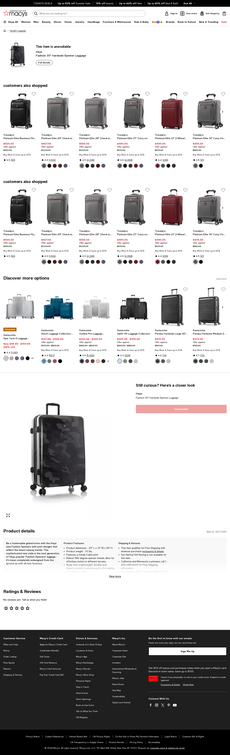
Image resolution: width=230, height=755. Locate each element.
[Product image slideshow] (58, 451)
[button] (58, 451)
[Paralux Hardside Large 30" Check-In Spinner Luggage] (172, 306)
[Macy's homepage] (4, 30)
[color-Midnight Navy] (17, 358)
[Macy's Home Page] (15, 13)
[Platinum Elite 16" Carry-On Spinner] (210, 111)
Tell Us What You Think (87, 711)
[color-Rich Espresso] (60, 166)
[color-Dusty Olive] (22, 358)
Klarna (6, 650)
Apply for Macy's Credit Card (53, 644)
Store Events (82, 693)
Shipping (157, 571)
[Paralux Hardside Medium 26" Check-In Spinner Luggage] (210, 306)
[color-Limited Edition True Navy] (103, 166)
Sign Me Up (187, 651)
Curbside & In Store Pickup (89, 644)
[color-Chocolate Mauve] (93, 361)
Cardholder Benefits (49, 650)
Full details (44, 62)
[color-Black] (28, 358)
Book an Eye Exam (85, 705)
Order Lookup (10, 657)
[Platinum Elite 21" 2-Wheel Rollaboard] (172, 111)
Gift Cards (44, 657)
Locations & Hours (84, 650)
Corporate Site (119, 657)
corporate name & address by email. (167, 748)
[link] (20, 147)
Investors (116, 663)
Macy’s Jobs (118, 678)
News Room (118, 684)
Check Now (188, 685)
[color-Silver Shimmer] (136, 361)
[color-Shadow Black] (49, 166)
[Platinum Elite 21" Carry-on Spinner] (134, 111)
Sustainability (118, 696)
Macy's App (81, 657)
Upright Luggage (18, 31)
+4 (32, 358)
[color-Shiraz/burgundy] (87, 361)
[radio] (44, 165)
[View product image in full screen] (8, 515)
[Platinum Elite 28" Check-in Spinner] (96, 111)
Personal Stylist (83, 681)
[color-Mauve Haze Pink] (55, 361)
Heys (39, 51)
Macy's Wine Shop (85, 675)
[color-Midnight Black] (60, 361)
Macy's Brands (83, 669)
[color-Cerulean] (44, 361)
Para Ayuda (8, 663)
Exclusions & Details (170, 685)
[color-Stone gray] (168, 361)
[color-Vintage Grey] (44, 166)
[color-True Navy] (65, 166)
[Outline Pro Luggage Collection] (96, 306)
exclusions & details (153, 551)
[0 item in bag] (224, 13)
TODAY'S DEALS (42, 3)
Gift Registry (82, 717)
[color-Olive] (163, 361)
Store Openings (83, 699)
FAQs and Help (10, 644)
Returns (125, 575)
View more (115, 576)
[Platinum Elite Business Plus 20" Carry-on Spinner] (20, 111)
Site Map (116, 690)
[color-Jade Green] (125, 361)
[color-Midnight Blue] (82, 361)
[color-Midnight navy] (201, 361)
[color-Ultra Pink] (98, 361)
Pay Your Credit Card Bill (51, 675)
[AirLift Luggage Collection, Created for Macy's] (58, 306)
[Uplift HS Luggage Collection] (134, 306)
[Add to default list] (34, 94)
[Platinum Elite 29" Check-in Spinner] (58, 111)
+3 (108, 361)
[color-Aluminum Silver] (6, 358)
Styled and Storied (121, 702)
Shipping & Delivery (12, 675)
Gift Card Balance (48, 663)
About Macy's (118, 644)
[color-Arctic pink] (11, 358)
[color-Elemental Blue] (49, 361)
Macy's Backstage (84, 663)
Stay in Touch (82, 687)
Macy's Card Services (50, 669)
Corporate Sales (120, 650)
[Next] (222, 111)
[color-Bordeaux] (55, 166)
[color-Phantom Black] (130, 361)
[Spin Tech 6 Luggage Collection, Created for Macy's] (20, 306)
